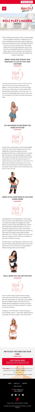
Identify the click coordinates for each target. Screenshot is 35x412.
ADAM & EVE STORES (20, 406)
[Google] (23, 395)
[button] (4, 8)
